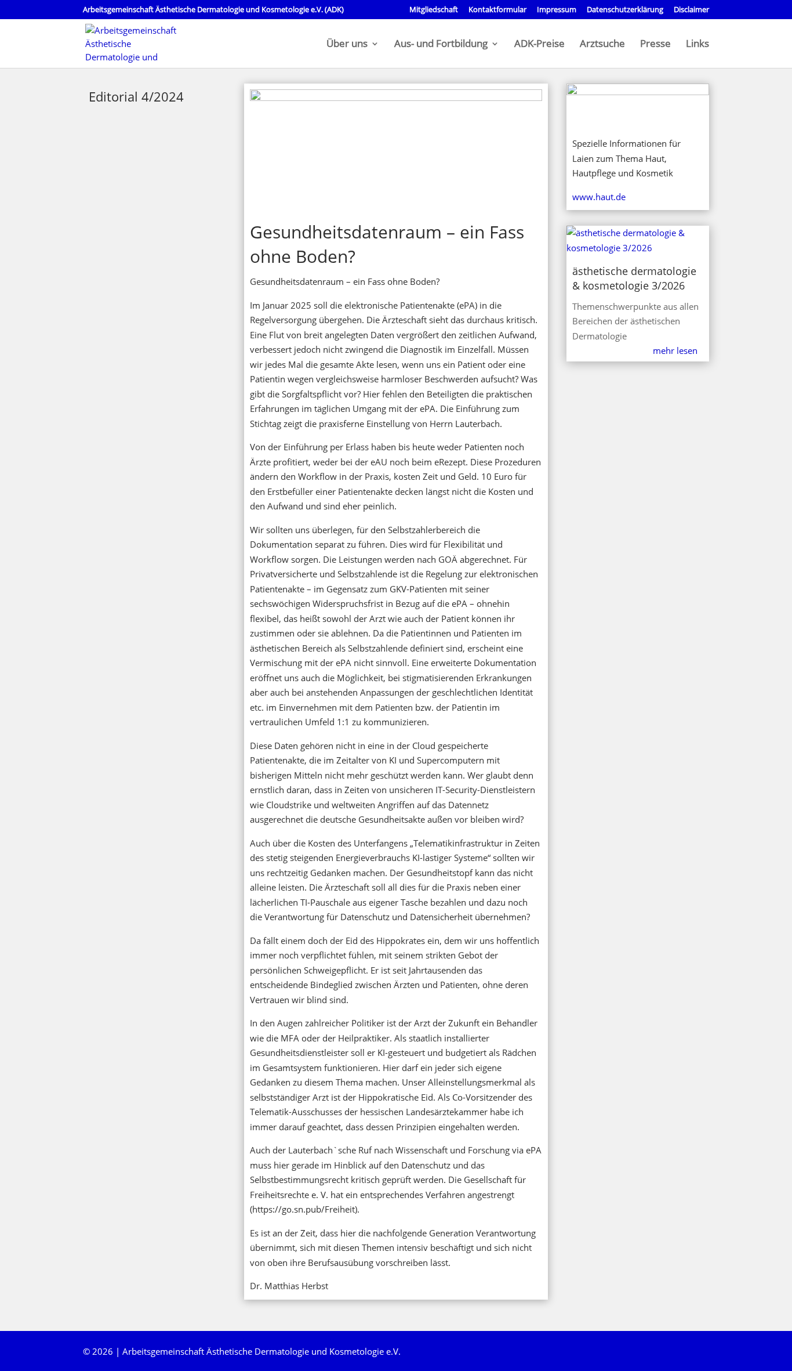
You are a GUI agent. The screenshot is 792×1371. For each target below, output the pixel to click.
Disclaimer (691, 10)
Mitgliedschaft (433, 10)
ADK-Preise (539, 44)
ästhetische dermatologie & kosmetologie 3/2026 (634, 278)
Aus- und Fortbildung (441, 44)
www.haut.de (599, 196)
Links (697, 44)
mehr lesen (675, 350)
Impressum (556, 10)
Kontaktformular (497, 10)
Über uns (347, 44)
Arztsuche (602, 44)
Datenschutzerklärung (625, 10)
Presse (655, 44)
